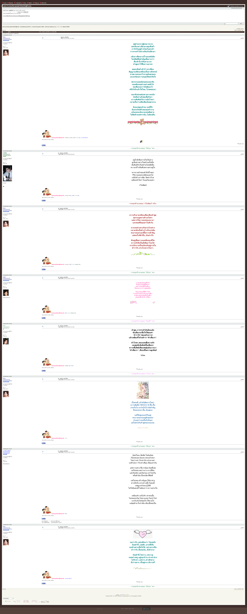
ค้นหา (133, 608)
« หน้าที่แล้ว (238, 28)
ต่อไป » (242, 28)
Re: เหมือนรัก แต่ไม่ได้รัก (63, 153)
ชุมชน (235, 30)
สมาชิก (129, 608)
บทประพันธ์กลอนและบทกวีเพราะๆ (25, 26)
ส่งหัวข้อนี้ (239, 30)
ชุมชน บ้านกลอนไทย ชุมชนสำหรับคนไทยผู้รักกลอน (10, 26)
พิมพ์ (242, 30)
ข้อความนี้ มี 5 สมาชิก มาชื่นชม (48, 197)
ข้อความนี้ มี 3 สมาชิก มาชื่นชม (48, 367)
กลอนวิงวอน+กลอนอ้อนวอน (49, 26)
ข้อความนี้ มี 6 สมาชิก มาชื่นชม (48, 139)
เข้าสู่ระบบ (17, 10)
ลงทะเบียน (23, 10)
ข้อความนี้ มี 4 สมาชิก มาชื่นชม (48, 314)
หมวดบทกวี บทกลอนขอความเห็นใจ (38, 26)
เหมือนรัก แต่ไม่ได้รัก (66, 26)
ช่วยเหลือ (126, 608)
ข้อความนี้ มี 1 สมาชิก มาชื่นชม (48, 440)
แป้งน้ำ (58, 26)
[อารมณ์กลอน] (3, 186)
